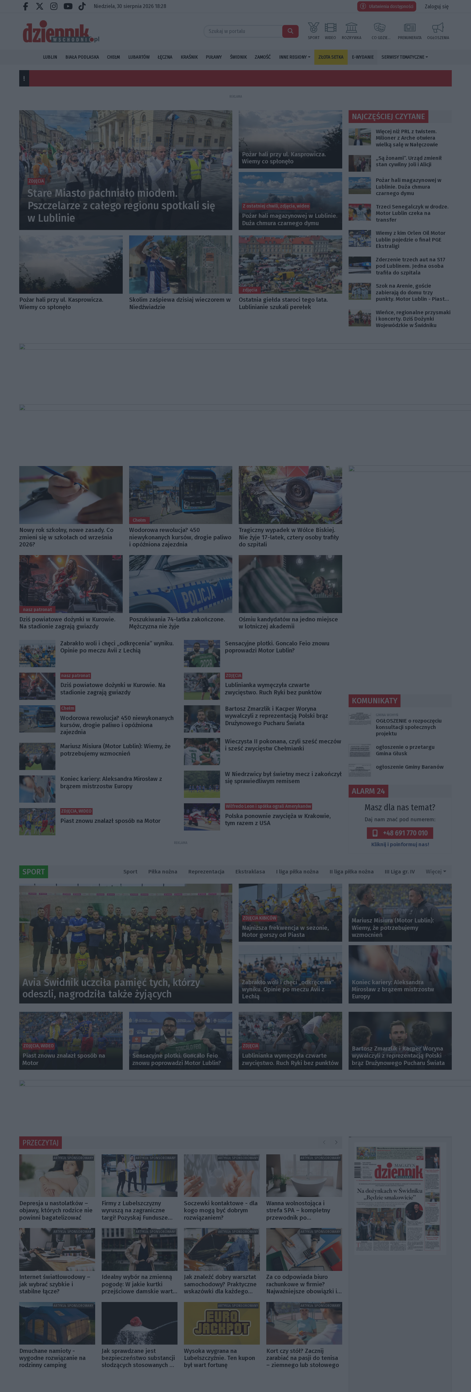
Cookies (155, 779)
